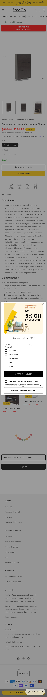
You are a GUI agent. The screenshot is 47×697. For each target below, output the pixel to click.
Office (11, 363)
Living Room (13, 354)
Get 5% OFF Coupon (23, 374)
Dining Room (13, 359)
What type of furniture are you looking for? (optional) (20, 346)
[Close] (43, 304)
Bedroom (12, 350)
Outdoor (12, 367)
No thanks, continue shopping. (23, 390)
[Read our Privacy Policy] (40, 385)
